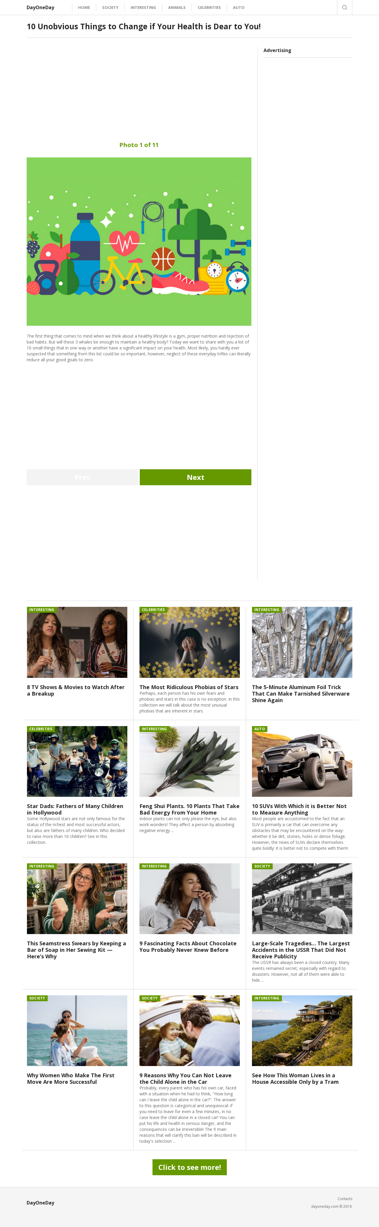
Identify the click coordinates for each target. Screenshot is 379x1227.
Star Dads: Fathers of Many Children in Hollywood (75, 809)
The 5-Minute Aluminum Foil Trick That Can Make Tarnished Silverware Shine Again (301, 693)
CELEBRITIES (209, 7)
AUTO (239, 7)
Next (195, 477)
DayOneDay (40, 7)
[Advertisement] (139, 88)
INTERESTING (143, 7)
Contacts (345, 1198)
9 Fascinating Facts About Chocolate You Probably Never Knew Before (188, 946)
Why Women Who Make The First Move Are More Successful (71, 1078)
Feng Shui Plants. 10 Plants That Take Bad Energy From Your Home (189, 809)
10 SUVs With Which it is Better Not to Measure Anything (299, 809)
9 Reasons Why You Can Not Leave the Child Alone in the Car (185, 1078)
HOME (84, 7)
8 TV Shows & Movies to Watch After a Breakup (76, 690)
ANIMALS (177, 7)
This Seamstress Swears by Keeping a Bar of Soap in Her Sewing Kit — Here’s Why (76, 950)
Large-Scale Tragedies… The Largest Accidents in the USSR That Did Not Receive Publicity (301, 950)
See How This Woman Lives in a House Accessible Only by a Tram (295, 1078)
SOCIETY (110, 7)
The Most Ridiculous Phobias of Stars (188, 687)
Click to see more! (189, 1167)
